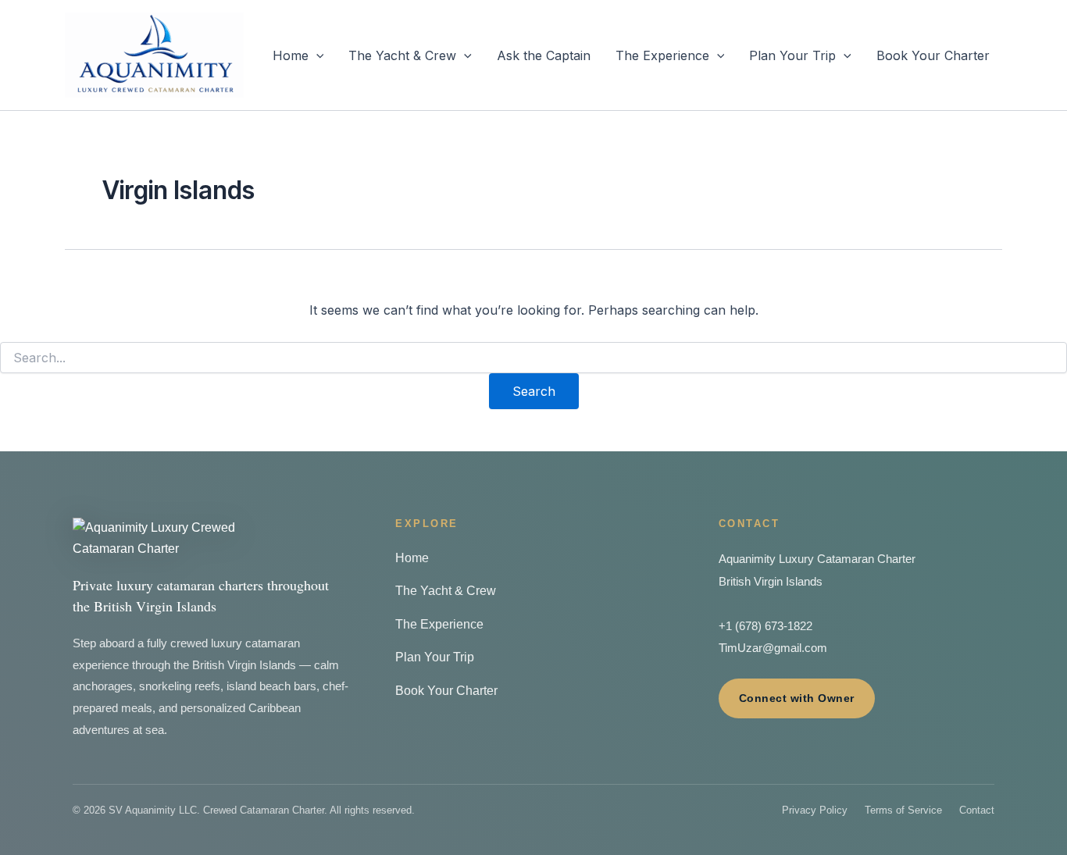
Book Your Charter (933, 55)
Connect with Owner (797, 698)
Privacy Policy (815, 810)
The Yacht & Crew (402, 55)
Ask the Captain (544, 55)
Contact (976, 810)
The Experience (662, 55)
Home (291, 55)
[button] (316, 55)
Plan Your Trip (792, 55)
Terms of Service (903, 810)
